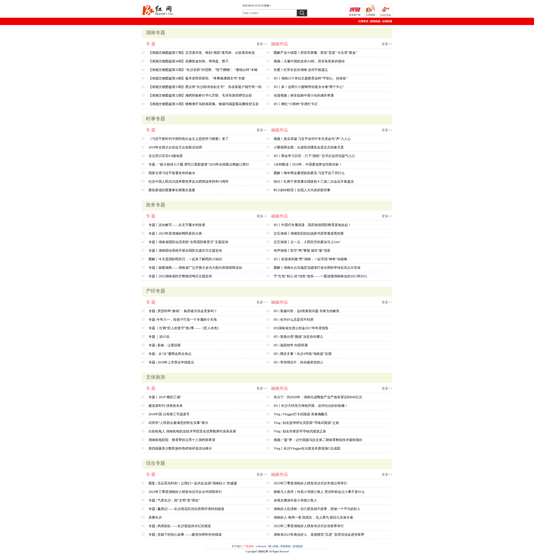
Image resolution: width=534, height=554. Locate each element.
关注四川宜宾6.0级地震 (166, 156)
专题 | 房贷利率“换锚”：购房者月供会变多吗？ (183, 311)
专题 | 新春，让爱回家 (165, 345)
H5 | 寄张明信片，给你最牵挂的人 (299, 362)
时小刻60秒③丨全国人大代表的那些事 (302, 190)
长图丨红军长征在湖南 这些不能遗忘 (301, 70)
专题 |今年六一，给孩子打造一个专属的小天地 (183, 319)
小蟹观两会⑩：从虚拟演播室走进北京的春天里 (309, 147)
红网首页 (363, 21)
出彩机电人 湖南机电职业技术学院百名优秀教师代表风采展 (192, 431)
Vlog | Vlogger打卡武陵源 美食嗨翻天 (301, 414)
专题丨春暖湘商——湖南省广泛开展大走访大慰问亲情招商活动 (195, 267)
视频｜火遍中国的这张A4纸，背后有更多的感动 (309, 61)
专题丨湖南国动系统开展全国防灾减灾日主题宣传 (185, 250)
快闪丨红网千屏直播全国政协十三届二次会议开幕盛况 (314, 181)
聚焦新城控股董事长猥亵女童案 (172, 190)
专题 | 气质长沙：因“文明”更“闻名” (174, 500)
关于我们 (237, 546)
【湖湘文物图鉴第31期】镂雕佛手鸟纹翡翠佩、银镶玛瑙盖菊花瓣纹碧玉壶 (204, 104)
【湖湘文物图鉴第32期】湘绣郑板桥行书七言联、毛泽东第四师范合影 (200, 95)
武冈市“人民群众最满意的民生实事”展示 (178, 423)
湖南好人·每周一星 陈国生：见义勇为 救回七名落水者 (313, 517)
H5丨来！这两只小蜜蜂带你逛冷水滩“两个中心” (309, 87)
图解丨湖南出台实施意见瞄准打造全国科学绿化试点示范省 (317, 267)
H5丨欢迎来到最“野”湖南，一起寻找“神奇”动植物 (310, 259)
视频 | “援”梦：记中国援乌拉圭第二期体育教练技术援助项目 (318, 440)
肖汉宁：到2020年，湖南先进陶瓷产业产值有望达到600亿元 (318, 397)
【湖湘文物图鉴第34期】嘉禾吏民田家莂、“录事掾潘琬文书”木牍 (197, 78)
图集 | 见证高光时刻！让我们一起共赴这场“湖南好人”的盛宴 (193, 483)
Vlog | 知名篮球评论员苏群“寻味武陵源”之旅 (306, 423)
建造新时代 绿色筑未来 (166, 405)
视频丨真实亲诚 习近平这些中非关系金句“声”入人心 (312, 139)
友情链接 (298, 546)
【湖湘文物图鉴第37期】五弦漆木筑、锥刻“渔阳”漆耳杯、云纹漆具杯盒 (202, 52)
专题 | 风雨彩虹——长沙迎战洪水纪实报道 (180, 526)
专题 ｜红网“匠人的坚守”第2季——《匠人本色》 (185, 328)
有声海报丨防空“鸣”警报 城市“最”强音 (302, 250)
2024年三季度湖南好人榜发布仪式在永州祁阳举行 (185, 492)
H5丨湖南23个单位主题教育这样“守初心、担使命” (311, 78)
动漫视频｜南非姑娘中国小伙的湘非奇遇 (304, 95)
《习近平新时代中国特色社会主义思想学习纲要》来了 (189, 139)
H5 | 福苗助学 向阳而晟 (291, 345)
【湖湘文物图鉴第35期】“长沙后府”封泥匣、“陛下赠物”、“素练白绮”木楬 (203, 70)
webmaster (261, 546)
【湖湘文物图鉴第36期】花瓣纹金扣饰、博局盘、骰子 (189, 61)
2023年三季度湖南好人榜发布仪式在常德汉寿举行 (310, 483)
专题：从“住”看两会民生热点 (170, 354)
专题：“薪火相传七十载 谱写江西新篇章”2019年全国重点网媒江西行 (199, 164)
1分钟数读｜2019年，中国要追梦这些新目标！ (308, 164)
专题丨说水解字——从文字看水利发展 (177, 225)
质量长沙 (155, 517)
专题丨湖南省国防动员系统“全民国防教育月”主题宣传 (188, 242)
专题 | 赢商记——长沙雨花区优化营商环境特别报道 (186, 509)
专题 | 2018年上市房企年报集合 (171, 362)
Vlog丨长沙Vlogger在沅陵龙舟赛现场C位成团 (307, 448)
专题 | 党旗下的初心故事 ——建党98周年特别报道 (185, 534)
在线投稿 (387, 21)
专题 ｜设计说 (159, 336)
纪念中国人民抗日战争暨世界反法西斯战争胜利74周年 (189, 181)
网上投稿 (273, 546)
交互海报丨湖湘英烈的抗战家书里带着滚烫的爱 (309, 233)
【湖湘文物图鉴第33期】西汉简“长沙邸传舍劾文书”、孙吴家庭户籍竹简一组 (205, 87)
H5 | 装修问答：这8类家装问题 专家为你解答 (306, 311)
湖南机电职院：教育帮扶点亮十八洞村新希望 (182, 440)
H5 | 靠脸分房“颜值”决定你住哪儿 (298, 336)
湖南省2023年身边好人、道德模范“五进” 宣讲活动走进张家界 (319, 534)
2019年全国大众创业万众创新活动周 (175, 147)
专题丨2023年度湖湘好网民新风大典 (175, 233)
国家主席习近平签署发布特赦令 (172, 173)
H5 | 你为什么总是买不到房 (294, 319)
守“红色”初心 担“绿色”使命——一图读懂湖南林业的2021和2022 (320, 276)
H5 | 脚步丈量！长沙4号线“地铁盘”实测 (302, 354)
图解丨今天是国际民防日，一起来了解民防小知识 (185, 259)
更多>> (262, 44)
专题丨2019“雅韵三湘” (165, 397)
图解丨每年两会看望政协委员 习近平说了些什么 (309, 173)
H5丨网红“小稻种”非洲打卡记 (295, 104)
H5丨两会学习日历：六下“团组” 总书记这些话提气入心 (314, 156)
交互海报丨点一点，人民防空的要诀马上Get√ (307, 242)
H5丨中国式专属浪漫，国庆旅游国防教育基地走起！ (312, 225)
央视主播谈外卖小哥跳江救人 (295, 500)
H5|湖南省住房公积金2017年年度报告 (301, 328)
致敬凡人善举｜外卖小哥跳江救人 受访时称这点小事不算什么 (319, 492)
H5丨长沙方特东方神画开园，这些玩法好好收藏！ (311, 405)
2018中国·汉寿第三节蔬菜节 (169, 414)
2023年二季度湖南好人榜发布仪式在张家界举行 (309, 526)
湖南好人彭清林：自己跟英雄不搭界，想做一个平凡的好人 (317, 509)
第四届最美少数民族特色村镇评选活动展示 (180, 448)
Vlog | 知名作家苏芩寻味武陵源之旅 (300, 431)
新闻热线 (375, 21)
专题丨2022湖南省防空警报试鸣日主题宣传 (180, 276)
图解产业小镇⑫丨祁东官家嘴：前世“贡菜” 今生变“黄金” (315, 52)
